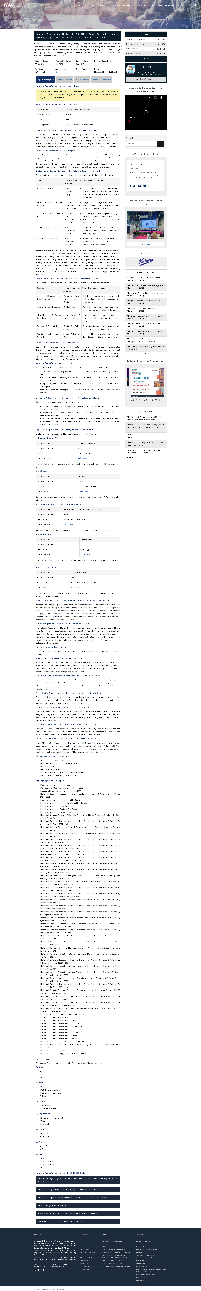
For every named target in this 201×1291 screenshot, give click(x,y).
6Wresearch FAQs (86, 1258)
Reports (100, 5)
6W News (142, 5)
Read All (131, 457)
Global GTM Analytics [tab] (101, 80)
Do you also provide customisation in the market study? (61, 1222)
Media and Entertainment (146, 1274)
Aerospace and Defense (145, 1241)
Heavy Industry (142, 1252)
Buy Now (146, 59)
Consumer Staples (143, 1266)
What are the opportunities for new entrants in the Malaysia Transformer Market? (73, 1198)
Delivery (83, 1255)
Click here (82, 458)
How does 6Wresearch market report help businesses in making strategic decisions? (74, 1214)
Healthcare (140, 1261)
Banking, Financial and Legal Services (151, 1269)
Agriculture (140, 1280)
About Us (89, 5)
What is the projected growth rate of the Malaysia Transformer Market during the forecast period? (78, 1180)
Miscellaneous (141, 1277)
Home (80, 5)
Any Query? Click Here (146, 79)
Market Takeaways (166, 5)
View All (146, 244)
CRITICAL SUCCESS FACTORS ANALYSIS (117, 1266)
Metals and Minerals (144, 1272)
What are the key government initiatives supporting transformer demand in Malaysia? (74, 1190)
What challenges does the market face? (55, 1206)
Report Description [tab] (45, 80)
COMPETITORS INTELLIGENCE (113, 1249)
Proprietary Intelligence (123, 5)
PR (108, 5)
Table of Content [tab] (64, 80)
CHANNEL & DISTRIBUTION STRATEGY (116, 1252)
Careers (82, 1247)
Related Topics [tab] (82, 80)
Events (152, 5)
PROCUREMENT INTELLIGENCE (113, 1255)
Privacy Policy (85, 1249)
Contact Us (183, 5)
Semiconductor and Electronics (148, 1247)
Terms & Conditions (87, 1252)
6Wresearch (43, 1290)
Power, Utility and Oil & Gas (147, 1249)
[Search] (160, 144)
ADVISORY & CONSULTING (112, 1241)
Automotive (140, 1263)
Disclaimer (84, 1261)
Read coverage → (139, 186)
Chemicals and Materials (146, 1244)
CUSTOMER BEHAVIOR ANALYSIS (114, 1258)
